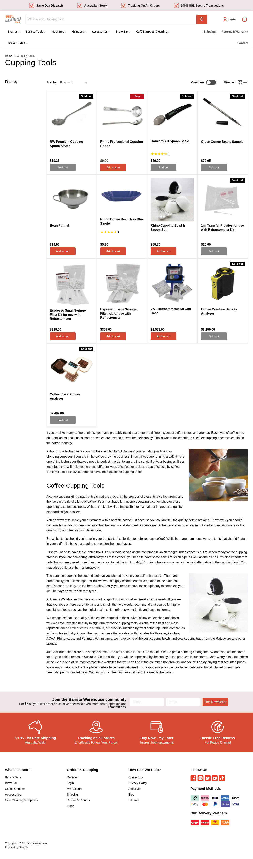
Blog (131, 794)
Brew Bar (122, 31)
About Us (134, 788)
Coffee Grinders (15, 788)
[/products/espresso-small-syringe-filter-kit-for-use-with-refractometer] (71, 284)
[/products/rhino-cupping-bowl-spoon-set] (172, 199)
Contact (242, 43)
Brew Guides (16, 43)
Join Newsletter (215, 702)
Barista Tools (35, 31)
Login (70, 783)
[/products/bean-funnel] (71, 199)
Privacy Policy (137, 783)
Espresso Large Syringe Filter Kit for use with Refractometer (118, 313)
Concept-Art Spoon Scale (170, 141)
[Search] (201, 19)
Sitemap (133, 800)
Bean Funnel (59, 225)
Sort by (51, 82)
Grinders (78, 31)
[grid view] (240, 82)
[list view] (245, 82)
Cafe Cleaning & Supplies (21, 800)
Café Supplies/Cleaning (152, 31)
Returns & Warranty (235, 31)
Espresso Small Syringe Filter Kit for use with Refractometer (68, 314)
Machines (58, 31)
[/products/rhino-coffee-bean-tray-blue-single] (122, 196)
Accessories (100, 31)
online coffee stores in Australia (82, 628)
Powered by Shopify (16, 847)
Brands (13, 31)
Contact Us (135, 777)
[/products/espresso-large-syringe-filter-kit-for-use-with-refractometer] (122, 283)
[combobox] (111, 19)
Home (8, 55)
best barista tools (128, 652)
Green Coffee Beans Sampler (223, 141)
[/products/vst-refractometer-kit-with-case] (172, 283)
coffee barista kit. (151, 575)
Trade (70, 806)
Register (72, 777)
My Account (74, 788)
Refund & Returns (78, 800)
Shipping (210, 31)
